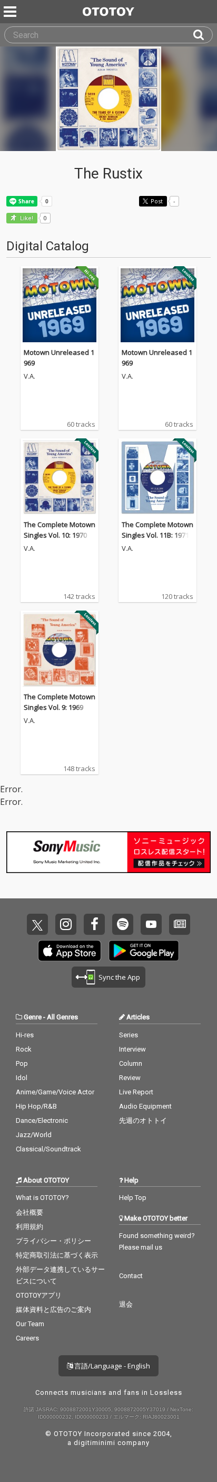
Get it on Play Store (143, 950)
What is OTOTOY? (42, 1198)
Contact (131, 1276)
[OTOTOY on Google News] (179, 924)
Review (130, 1078)
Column (130, 1063)
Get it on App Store (69, 950)
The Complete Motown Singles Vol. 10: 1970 (59, 530)
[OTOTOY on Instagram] (65, 924)
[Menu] (11, 11)
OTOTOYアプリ (39, 1295)
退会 (126, 1304)
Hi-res (25, 1035)
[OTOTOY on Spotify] (122, 924)
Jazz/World (34, 1135)
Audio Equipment (145, 1106)
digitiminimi (94, 1443)
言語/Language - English (111, 1366)
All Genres (62, 1017)
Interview (132, 1049)
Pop (22, 1063)
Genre (33, 1017)
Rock (24, 1049)
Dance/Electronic (42, 1120)
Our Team (30, 1324)
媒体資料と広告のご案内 (53, 1310)
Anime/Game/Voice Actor (55, 1092)
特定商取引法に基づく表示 (57, 1255)
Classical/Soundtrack (48, 1149)
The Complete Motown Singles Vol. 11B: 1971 (157, 530)
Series (128, 1035)
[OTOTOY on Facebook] (94, 924)
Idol (21, 1078)
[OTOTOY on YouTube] (151, 924)
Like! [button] (25, 218)
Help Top (132, 1198)
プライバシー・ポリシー (53, 1241)
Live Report (136, 1092)
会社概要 (29, 1212)
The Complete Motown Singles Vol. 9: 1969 (59, 702)
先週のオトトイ (143, 1120)
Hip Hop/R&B (36, 1106)
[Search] (202, 35)
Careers (27, 1338)
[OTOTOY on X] (37, 924)
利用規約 (29, 1227)
